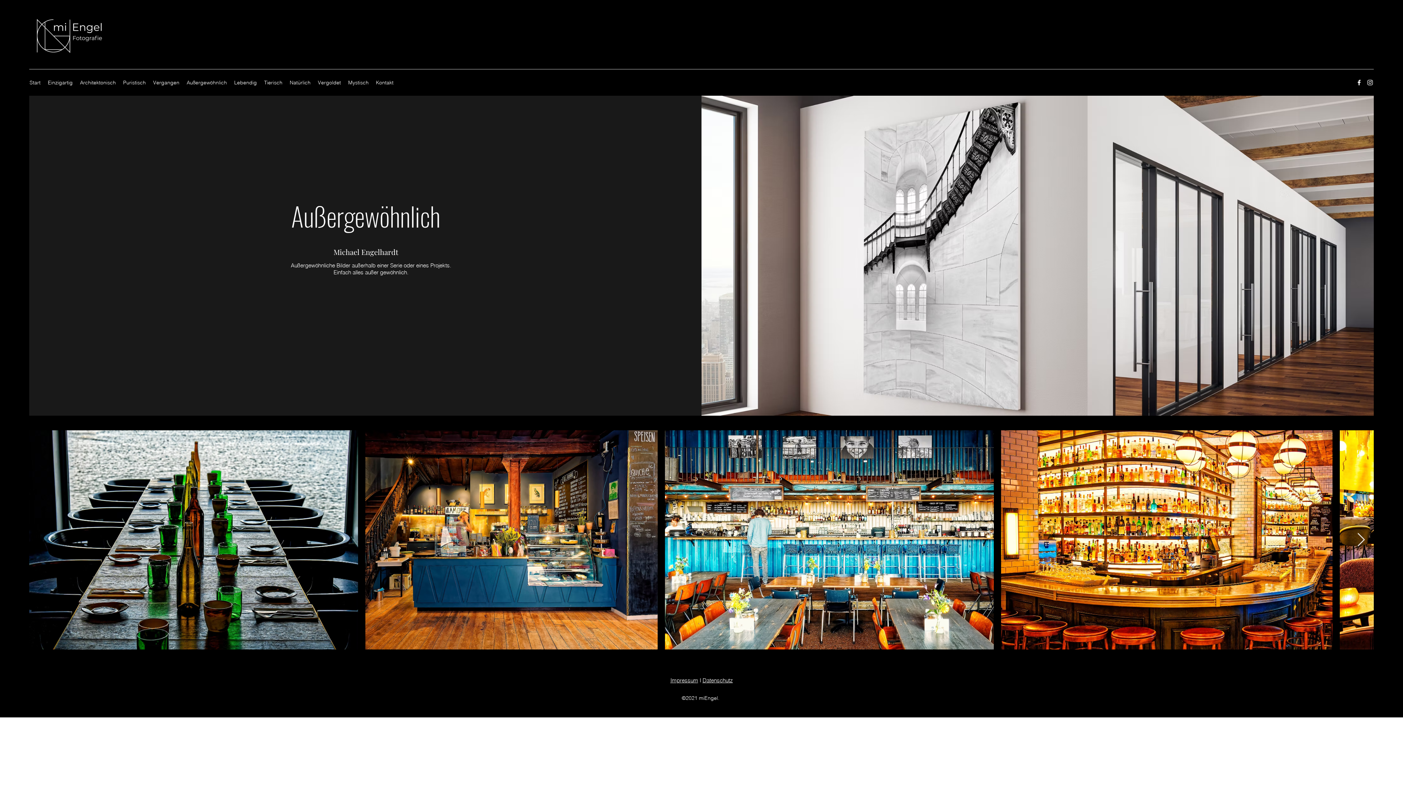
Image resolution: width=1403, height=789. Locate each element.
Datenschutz (718, 680)
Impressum (684, 680)
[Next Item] (1361, 540)
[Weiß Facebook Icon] (1359, 82)
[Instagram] (1370, 82)
